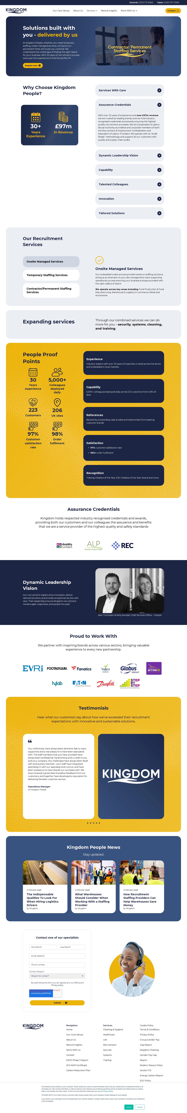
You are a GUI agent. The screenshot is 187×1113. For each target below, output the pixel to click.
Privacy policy (57, 985)
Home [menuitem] (69, 1029)
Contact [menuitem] (70, 1055)
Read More (45, 887)
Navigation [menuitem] (72, 1025)
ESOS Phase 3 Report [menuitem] (77, 1060)
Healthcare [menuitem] (109, 1034)
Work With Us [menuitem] (73, 1050)
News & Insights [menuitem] (74, 1045)
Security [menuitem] (107, 1050)
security (124, 324)
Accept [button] (129, 1107)
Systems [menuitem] (107, 1055)
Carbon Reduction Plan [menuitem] (78, 1070)
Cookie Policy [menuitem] (146, 1025)
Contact (172, 11)
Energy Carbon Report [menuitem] (151, 1075)
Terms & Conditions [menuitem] (149, 1029)
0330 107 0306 (171, 2)
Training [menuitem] (107, 1060)
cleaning (154, 324)
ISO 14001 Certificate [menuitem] (76, 1065)
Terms (77, 983)
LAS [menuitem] (105, 1040)
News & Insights (109, 10)
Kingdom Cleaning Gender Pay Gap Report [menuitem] (149, 1055)
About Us (78, 10)
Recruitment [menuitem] (109, 1045)
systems (139, 324)
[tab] (51, 261)
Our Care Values (61, 10)
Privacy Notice (108, 1091)
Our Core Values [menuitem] (74, 1034)
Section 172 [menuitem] (145, 1070)
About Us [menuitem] (71, 1040)
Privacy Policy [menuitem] (147, 1034)
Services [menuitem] (107, 1025)
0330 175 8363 (146, 2)
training (109, 328)
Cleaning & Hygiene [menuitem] (113, 1029)
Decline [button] (139, 1107)
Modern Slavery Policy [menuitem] (151, 1065)
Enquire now (31, 65)
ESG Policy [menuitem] (145, 1080)
